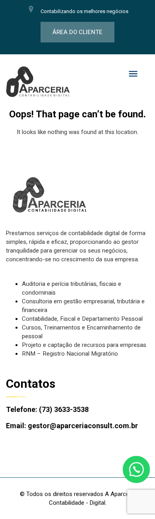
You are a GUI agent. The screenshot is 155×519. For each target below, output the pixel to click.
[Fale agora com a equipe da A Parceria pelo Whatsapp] (136, 469)
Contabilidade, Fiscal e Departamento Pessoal (82, 318)
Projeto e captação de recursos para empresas (84, 345)
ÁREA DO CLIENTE (77, 32)
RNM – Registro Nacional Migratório (70, 353)
